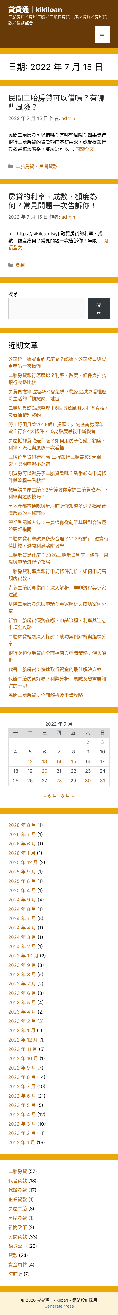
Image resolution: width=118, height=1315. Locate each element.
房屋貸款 (17, 1218)
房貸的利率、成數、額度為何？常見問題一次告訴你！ (52, 201)
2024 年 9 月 (22, 900)
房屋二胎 (17, 1208)
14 (58, 761)
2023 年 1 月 (21, 1030)
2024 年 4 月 (22, 928)
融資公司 (17, 1246)
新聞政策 (17, 1227)
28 (59, 780)
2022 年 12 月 (23, 1040)
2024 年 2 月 (22, 946)
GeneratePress (59, 1306)
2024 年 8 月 (22, 909)
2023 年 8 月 (22, 974)
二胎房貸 (25, 166)
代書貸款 (17, 1180)
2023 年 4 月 (22, 1012)
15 (73, 761)
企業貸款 (17, 1199)
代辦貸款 (17, 1190)
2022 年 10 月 (23, 1058)
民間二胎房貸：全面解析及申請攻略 (45, 695)
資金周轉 (17, 1264)
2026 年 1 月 (21, 853)
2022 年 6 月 (22, 1096)
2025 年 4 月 (22, 890)
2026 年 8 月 (22, 825)
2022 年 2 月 (22, 1133)
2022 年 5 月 (22, 1105)
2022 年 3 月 (22, 1124)
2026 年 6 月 (22, 844)
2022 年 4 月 (22, 1114)
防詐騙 (15, 1274)
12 (30, 761)
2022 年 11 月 (22, 1049)
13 (44, 761)
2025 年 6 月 (22, 881)
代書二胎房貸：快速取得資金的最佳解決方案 (55, 669)
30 (88, 780)
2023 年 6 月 (22, 993)
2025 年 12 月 (23, 862)
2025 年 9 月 (22, 872)
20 (44, 771)
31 (102, 780)
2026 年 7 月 (22, 834)
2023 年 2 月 (22, 1021)
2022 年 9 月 (22, 1068)
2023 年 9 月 (22, 965)
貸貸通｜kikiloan (35, 9)
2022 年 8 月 (22, 1077)
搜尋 (13, 294)
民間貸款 (48, 166)
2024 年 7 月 (22, 918)
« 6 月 (50, 796)
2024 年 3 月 (22, 937)
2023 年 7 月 (22, 984)
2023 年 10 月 (23, 956)
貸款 (20, 265)
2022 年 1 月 (21, 1142)
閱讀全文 (84, 149)
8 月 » (67, 796)
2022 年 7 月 (22, 1086)
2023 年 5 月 (22, 1002)
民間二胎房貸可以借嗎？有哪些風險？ (56, 102)
